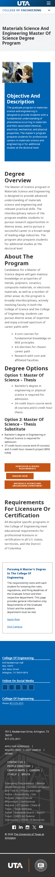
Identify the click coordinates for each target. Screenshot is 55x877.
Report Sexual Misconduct (18, 799)
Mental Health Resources (25, 785)
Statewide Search (24, 812)
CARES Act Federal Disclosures (20, 817)
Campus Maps (16, 770)
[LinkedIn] (21, 827)
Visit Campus (14, 626)
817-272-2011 (12, 739)
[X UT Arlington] (34, 827)
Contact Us (15, 762)
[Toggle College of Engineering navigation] (49, 10)
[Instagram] (27, 827)
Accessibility (22, 794)
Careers (35, 770)
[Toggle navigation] (49, 3)
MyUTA (26, 774)
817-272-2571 (17, 703)
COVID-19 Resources (32, 819)
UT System (22, 805)
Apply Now (13, 619)
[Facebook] (14, 827)
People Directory (19, 766)
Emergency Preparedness (19, 783)
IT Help (12, 774)
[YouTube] (41, 827)
